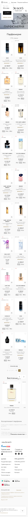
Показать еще (14, 366)
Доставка (3, 467)
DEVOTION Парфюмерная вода (21, 288)
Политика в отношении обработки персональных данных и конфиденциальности (12, 493)
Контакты (17, 472)
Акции (16, 467)
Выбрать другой (7, 17)
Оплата (3, 469)
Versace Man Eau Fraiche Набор (21, 352)
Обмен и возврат (5, 472)
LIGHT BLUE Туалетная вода (20, 156)
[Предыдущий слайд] (19, 377)
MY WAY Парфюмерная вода (21, 189)
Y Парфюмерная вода (7, 156)
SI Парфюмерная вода (7, 125)
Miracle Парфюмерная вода (7, 288)
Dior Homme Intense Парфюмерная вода (21, 60)
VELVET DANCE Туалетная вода (7, 257)
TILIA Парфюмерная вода (7, 224)
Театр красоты (18, 469)
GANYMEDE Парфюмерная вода (7, 190)
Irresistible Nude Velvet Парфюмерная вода (7, 319)
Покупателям (21, 2)
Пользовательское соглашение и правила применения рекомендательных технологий (11, 497)
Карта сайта (18, 490)
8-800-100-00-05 (6, 452)
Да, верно (7, 12)
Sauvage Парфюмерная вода (7, 60)
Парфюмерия (18, 10)
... (14, 370)
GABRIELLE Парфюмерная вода (7, 92)
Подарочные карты (6, 461)
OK (22, 510)
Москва (5, 2)
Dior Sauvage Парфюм (21, 319)
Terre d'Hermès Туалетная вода (21, 92)
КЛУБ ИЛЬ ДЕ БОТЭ (20, 461)
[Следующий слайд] (24, 377)
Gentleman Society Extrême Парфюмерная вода (7, 353)
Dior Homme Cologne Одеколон (20, 257)
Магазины (13, 2)
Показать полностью (18, 434)
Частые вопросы (5, 475)
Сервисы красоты (5, 464)
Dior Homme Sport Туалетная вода (21, 223)
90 (16, 370)
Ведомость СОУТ (4, 499)
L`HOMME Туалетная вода (21, 125)
